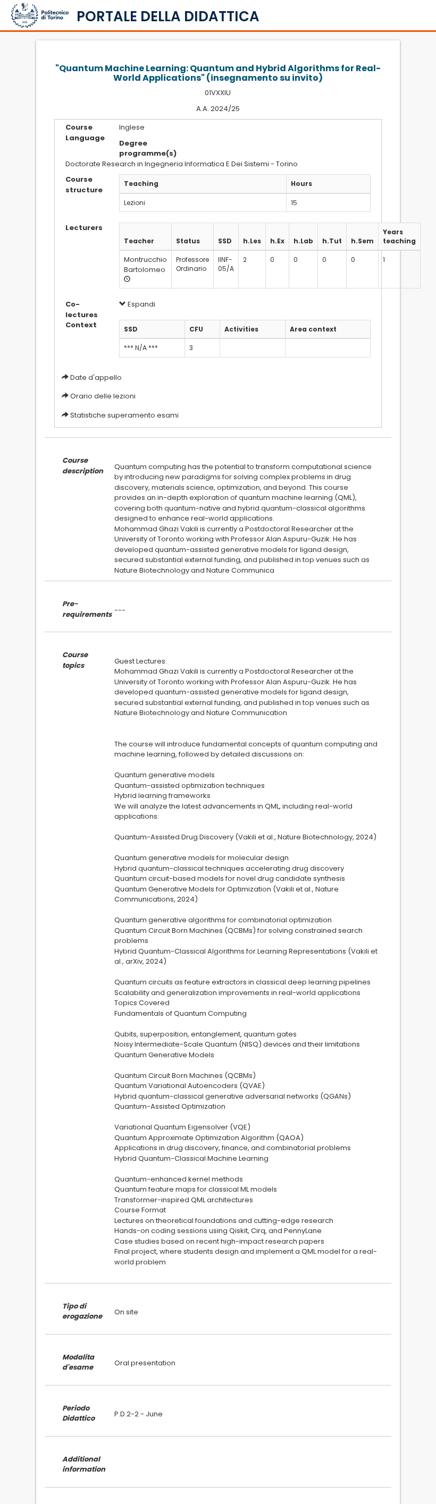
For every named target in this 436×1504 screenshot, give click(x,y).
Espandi (140, 304)
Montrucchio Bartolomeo (145, 264)
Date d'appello (96, 377)
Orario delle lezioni (103, 396)
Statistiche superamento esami (124, 415)
